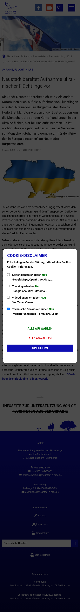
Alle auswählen (40, 328)
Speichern (40, 348)
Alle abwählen (40, 338)
